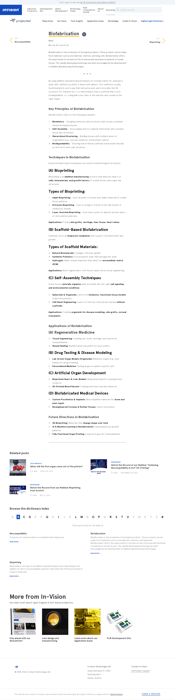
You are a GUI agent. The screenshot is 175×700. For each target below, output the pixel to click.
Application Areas (95, 21)
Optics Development (61, 10)
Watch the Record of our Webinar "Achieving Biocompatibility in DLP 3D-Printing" (134, 466)
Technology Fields (75, 10)
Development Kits (46, 10)
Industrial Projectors (32, 10)
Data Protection (116, 694)
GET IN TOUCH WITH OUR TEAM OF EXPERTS (97, 2)
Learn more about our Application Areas (85, 639)
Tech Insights (77, 21)
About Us (101, 10)
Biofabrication (98, 533)
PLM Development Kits (119, 638)
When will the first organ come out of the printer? (56, 466)
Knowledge (113, 21)
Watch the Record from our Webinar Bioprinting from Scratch (55, 489)
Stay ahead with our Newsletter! (20, 639)
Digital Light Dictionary (152, 21)
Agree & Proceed (151, 694)
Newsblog (110, 10)
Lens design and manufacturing (50, 639)
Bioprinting (15, 562)
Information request (140, 671)
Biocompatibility (18, 533)
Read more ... (15, 542)
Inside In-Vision (129, 21)
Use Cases (61, 21)
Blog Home (47, 21)
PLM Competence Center (89, 10)
